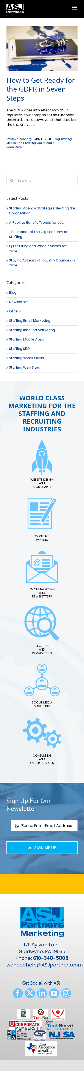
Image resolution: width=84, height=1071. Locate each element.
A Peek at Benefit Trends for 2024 (37, 222)
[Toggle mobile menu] (75, 7)
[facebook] (18, 993)
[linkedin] (42, 993)
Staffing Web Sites (24, 367)
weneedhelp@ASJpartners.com (44, 965)
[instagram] (66, 993)
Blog (57, 139)
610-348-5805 (50, 958)
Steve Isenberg (21, 139)
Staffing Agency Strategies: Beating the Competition (42, 210)
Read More (14, 147)
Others (15, 311)
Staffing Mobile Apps (26, 339)
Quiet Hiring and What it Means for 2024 (38, 248)
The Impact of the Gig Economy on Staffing (38, 234)
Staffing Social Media (39, 143)
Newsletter (18, 302)
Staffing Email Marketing (29, 320)
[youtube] (54, 993)
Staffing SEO (19, 348)
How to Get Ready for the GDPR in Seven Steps (40, 89)
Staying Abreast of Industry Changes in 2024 (42, 263)
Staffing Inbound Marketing (32, 330)
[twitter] (30, 993)
